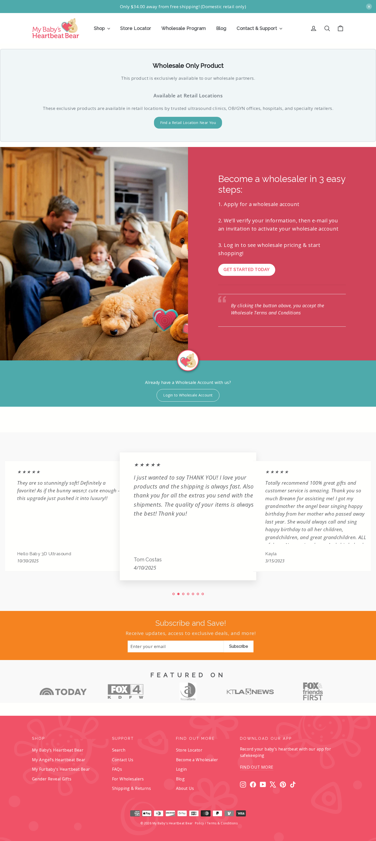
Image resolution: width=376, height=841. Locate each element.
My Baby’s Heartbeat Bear (57, 750)
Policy (199, 823)
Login (181, 769)
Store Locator (135, 28)
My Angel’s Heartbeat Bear (58, 760)
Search (119, 750)
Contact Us (123, 760)
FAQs (117, 769)
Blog (221, 28)
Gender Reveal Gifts (51, 779)
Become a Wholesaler (197, 760)
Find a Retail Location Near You (188, 122)
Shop (100, 28)
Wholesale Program (183, 28)
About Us (185, 788)
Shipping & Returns (131, 788)
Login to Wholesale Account (188, 395)
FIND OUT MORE (256, 767)
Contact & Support (257, 28)
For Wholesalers (128, 779)
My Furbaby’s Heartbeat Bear (61, 769)
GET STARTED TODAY (247, 269)
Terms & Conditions (222, 823)
